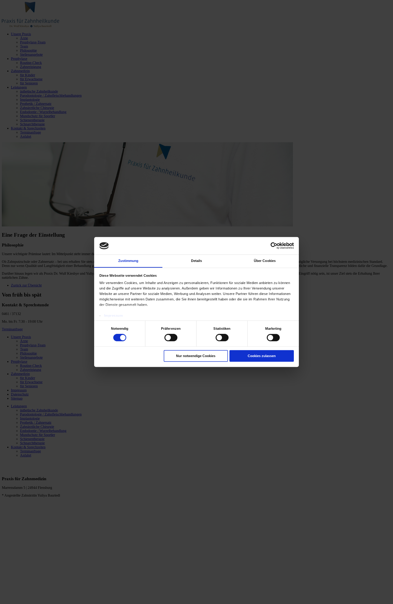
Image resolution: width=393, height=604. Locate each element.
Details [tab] (196, 261)
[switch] (170, 337)
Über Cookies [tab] (265, 261)
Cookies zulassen (262, 356)
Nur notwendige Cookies (195, 356)
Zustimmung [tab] (128, 261)
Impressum (113, 315)
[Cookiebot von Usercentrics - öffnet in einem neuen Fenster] (274, 245)
